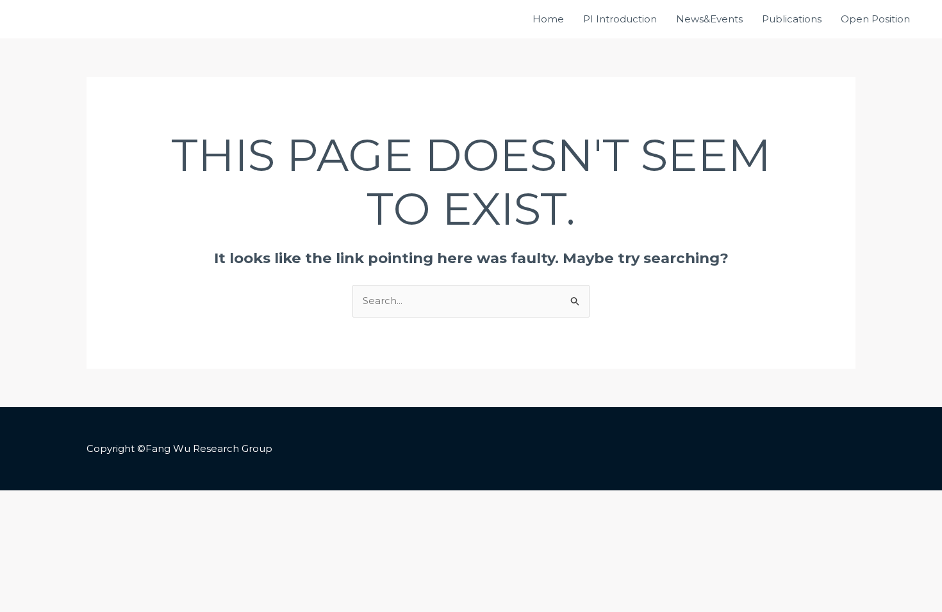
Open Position (875, 19)
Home (548, 19)
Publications (792, 19)
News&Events (709, 19)
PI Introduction (620, 19)
